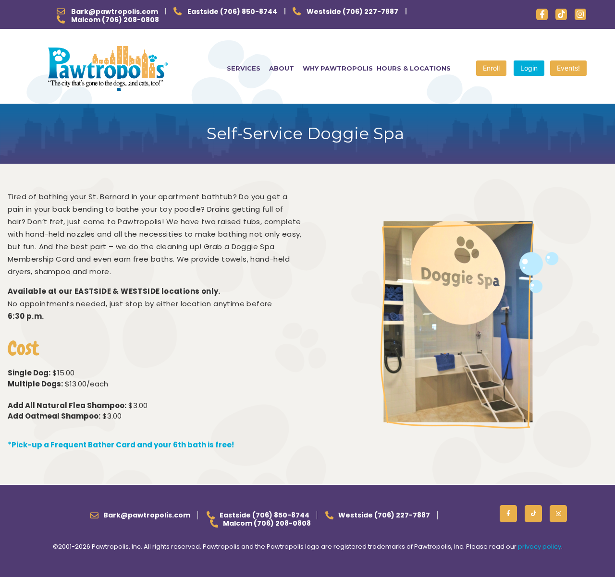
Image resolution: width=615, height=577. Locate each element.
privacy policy (539, 546)
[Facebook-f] (542, 14)
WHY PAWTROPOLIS (338, 68)
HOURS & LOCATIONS (414, 68)
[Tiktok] (561, 14)
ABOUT (281, 68)
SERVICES (243, 68)
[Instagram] (580, 14)
